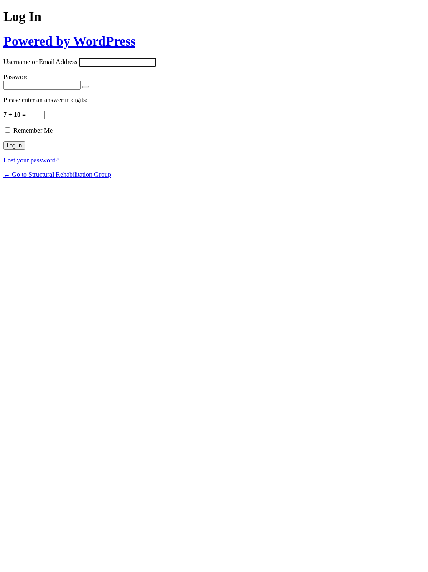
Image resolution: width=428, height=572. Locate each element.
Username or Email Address (40, 61)
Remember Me (33, 130)
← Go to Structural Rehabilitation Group (57, 174)
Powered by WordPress (69, 41)
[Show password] (85, 87)
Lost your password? (31, 160)
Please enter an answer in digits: (45, 99)
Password (16, 76)
